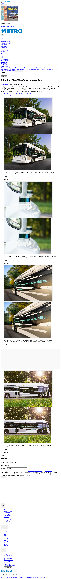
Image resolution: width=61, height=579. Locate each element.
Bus (2, 38)
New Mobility (4, 50)
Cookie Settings (19, 70)
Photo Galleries (19, 67)
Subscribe (3, 26)
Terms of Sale (18, 577)
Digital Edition (10, 26)
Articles (15, 1)
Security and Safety (5, 59)
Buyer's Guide (48, 67)
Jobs (28, 67)
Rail (2, 56)
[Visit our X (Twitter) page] (4, 459)
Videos (13, 67)
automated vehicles (14, 94)
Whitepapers (37, 67)
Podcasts (25, 67)
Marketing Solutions (25, 69)
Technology (4, 62)
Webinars (31, 67)
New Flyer (7, 94)
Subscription (4, 69)
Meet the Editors (11, 69)
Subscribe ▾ (4, 4)
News (11, 1)
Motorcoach (4, 47)
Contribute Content (35, 69)
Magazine (3, 67)
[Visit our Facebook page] (1, 459)
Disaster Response (5, 41)
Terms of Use (11, 577)
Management (4, 44)
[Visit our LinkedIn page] (3, 459)
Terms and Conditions (9, 70)
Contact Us (50, 69)
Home (2, 95)
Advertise (17, 69)
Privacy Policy (7, 564)
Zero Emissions (4, 65)
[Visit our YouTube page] (6, 459)
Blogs (9, 67)
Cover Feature (6, 1)
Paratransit (3, 53)
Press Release (43, 69)
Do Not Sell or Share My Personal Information (33, 577)
